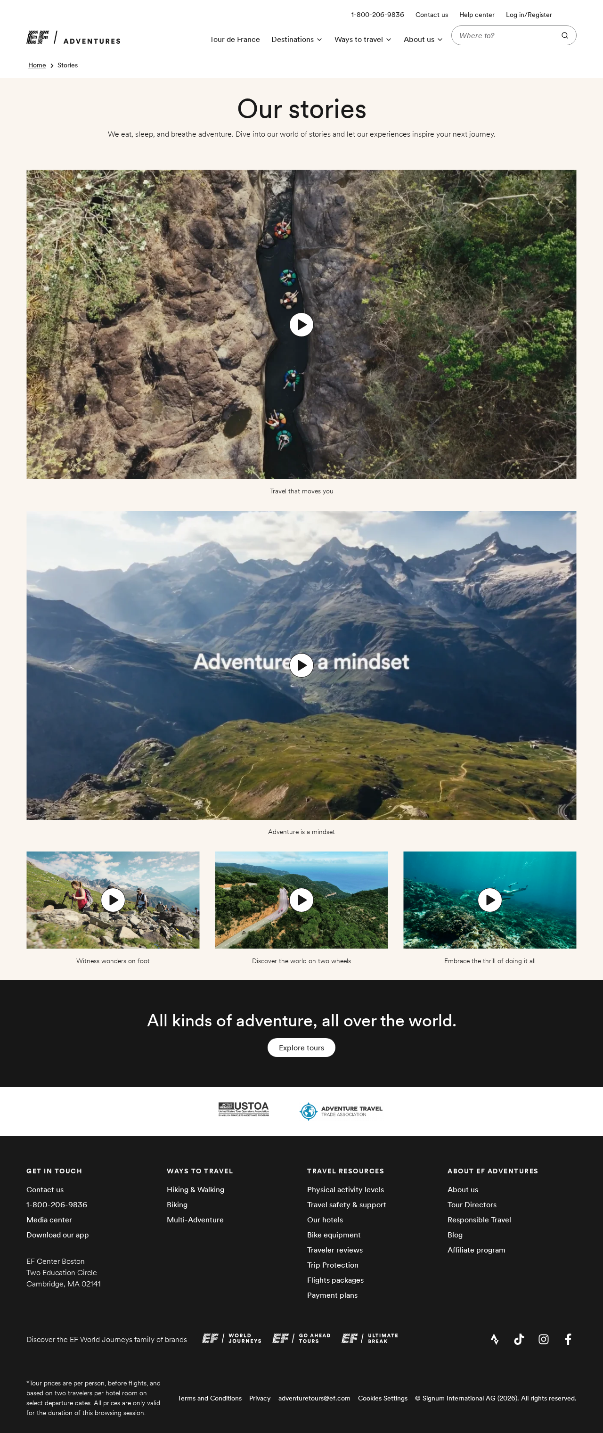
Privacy (260, 1398)
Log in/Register (529, 14)
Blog (455, 1234)
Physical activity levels (345, 1189)
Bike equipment (334, 1234)
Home (37, 65)
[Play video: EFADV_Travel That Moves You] (301, 324)
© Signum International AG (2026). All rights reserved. (496, 1398)
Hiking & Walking (195, 1189)
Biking (177, 1204)
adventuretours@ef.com (314, 1398)
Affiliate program (476, 1250)
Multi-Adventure (195, 1219)
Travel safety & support (346, 1204)
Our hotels (325, 1219)
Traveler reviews (335, 1250)
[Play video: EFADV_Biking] (301, 900)
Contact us (432, 14)
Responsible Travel (479, 1219)
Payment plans (332, 1295)
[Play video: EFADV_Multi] (490, 900)
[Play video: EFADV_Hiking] (113, 900)
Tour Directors (472, 1204)
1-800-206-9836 (56, 1204)
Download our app (57, 1234)
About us (463, 1189)
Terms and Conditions (210, 1398)
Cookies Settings (382, 1398)
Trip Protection (333, 1265)
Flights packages (335, 1280)
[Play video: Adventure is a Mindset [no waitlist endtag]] (301, 665)
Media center (49, 1219)
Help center (477, 14)
